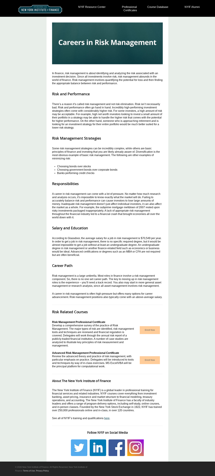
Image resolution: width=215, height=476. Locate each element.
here (107, 418)
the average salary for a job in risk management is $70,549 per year (121, 238)
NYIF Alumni (192, 7)
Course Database (157, 7)
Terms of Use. (29, 471)
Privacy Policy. (42, 471)
